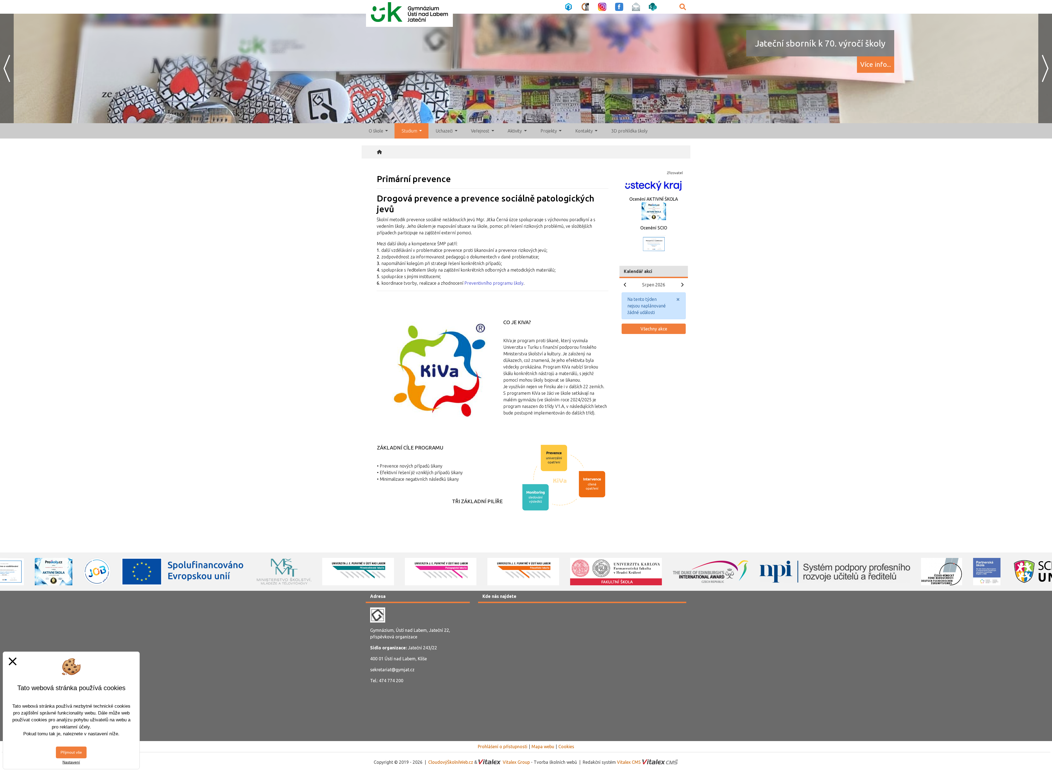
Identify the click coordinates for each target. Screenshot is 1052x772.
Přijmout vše (71, 752)
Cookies (566, 746)
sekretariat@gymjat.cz (392, 669)
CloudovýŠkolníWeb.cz (450, 762)
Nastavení (71, 762)
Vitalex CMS (629, 762)
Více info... (875, 64)
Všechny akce (654, 328)
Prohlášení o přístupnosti (502, 746)
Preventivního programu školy (494, 283)
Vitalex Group (516, 762)
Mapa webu (542, 746)
